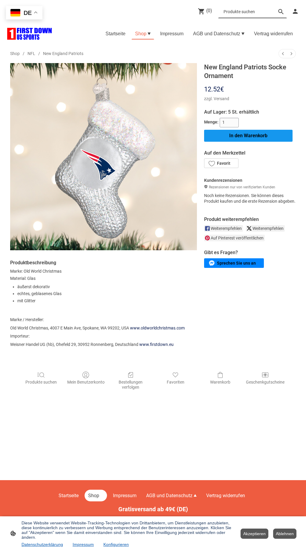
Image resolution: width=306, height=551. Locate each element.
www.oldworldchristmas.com (157, 328)
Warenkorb (220, 382)
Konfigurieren (116, 544)
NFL (31, 53)
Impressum (83, 544)
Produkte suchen (41, 382)
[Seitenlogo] (29, 34)
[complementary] (24, 13)
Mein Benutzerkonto (86, 382)
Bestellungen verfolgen (131, 385)
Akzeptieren (254, 533)
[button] (221, 163)
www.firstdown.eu (156, 344)
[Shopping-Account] (295, 11)
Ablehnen (285, 533)
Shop (15, 53)
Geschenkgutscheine (265, 382)
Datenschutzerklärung (42, 544)
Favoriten (175, 382)
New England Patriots (63, 53)
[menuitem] (283, 53)
